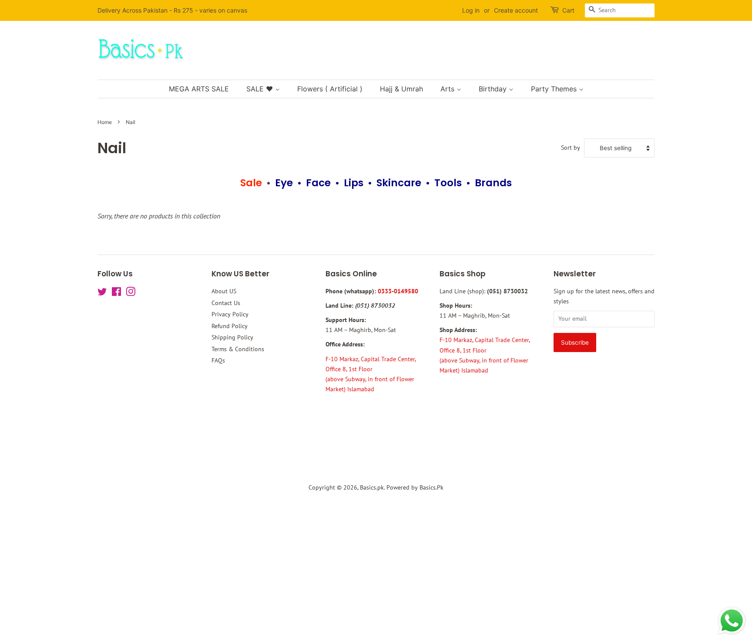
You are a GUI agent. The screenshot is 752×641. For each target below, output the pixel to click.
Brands (493, 183)
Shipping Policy (232, 337)
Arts (448, 88)
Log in (471, 10)
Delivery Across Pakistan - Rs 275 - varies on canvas (172, 10)
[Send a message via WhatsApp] (732, 621)
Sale (251, 183)
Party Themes (555, 88)
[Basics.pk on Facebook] (116, 293)
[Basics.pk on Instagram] (130, 293)
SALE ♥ (260, 88)
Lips (353, 183)
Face (318, 183)
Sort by (570, 147)
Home (104, 122)
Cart (568, 10)
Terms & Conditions (238, 349)
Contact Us (226, 303)
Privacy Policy (230, 314)
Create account (516, 10)
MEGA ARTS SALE (199, 88)
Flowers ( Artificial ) (330, 88)
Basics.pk (372, 487)
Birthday (494, 88)
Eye (284, 183)
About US (224, 291)
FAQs (218, 360)
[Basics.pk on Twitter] (102, 293)
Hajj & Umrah (401, 88)
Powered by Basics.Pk (414, 487)
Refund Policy (230, 326)
